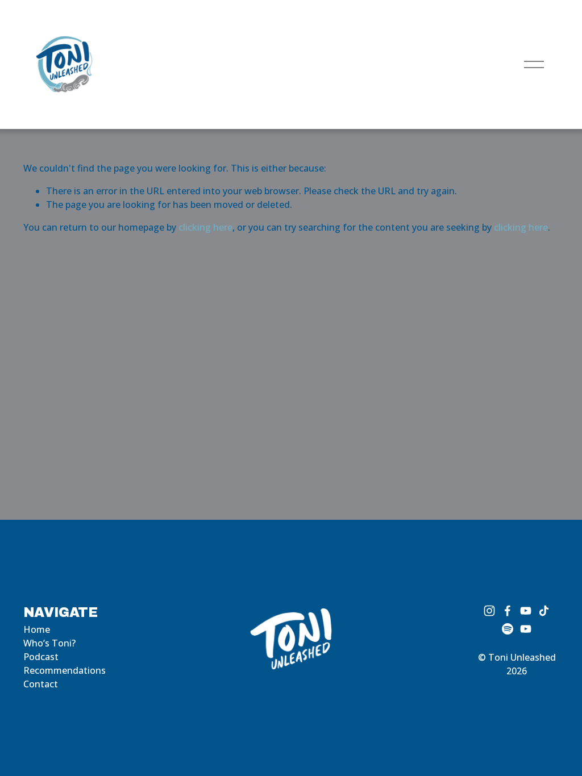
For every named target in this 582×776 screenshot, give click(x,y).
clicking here (205, 227)
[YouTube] (525, 610)
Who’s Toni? (49, 643)
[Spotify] (507, 629)
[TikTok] (544, 610)
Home (36, 629)
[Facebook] (507, 610)
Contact (40, 684)
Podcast (41, 656)
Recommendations (64, 670)
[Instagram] (489, 610)
